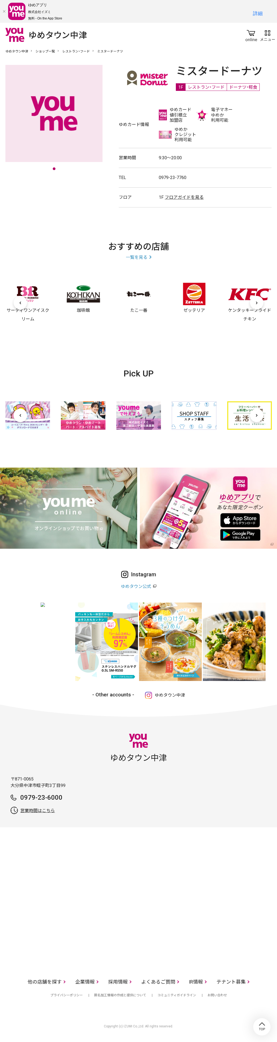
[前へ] (20, 302)
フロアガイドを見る (184, 197)
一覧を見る (136, 257)
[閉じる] (4, 11)
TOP (262, 1027)
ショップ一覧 (45, 51)
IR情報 (196, 982)
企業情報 (85, 982)
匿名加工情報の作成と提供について (120, 995)
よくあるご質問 (158, 982)
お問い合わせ (217, 995)
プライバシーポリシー (66, 995)
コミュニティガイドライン (176, 995)
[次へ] (256, 302)
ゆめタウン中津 (16, 51)
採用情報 (118, 982)
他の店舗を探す (45, 982)
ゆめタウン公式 (136, 586)
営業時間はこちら (37, 810)
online (251, 34)
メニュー (267, 34)
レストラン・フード (76, 51)
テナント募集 (231, 982)
